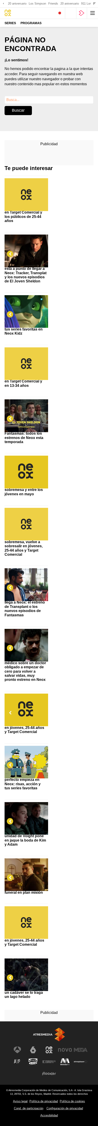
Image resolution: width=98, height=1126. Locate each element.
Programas (31, 23)
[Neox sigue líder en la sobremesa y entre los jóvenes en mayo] (26, 468)
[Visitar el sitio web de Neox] (49, 1049)
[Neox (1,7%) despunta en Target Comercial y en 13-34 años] (26, 359)
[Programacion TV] (70, 13)
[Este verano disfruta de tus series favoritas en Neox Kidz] (26, 307)
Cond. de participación (28, 1108)
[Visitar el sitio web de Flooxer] (49, 1073)
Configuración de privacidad (64, 1108)
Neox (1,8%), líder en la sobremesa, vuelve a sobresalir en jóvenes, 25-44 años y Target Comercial (24, 546)
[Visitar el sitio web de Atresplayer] (81, 1061)
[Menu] (92, 13)
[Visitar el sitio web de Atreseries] (17, 1061)
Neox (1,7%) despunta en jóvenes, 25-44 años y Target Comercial (24, 727)
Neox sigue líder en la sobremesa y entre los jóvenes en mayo (24, 490)
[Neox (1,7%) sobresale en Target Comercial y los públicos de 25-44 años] (26, 190)
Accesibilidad (49, 1115)
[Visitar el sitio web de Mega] (81, 1049)
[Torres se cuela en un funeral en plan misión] (26, 870)
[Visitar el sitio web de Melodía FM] (65, 1061)
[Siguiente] (94, 4)
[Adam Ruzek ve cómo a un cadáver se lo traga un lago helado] (26, 970)
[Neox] (24, 13)
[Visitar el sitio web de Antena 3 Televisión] (17, 1049)
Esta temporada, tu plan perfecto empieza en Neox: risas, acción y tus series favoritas (25, 782)
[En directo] (59, 13)
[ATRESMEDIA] (49, 1034)
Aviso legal (20, 1101)
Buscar (18, 110)
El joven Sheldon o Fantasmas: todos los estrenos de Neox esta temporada (24, 435)
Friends (53, 3)
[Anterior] (3, 4)
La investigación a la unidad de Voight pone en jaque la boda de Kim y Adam (25, 838)
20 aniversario (17, 3)
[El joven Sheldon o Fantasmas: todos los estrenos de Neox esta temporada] (26, 411)
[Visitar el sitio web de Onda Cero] (33, 1061)
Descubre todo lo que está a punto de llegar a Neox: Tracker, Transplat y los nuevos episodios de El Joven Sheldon (25, 273)
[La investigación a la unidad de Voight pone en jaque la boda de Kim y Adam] (26, 814)
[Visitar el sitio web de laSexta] (33, 1049)
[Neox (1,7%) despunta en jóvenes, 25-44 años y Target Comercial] (26, 706)
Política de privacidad (43, 1101)
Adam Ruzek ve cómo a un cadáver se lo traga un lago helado (25, 992)
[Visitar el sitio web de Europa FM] (49, 1061)
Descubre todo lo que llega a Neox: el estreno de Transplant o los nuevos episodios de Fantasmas (25, 606)
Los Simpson (37, 3)
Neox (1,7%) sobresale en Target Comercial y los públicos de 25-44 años (24, 214)
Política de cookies (72, 1101)
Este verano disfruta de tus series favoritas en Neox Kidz (25, 329)
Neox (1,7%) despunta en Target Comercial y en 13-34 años (23, 381)
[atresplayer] (81, 13)
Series (10, 23)
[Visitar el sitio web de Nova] (65, 1049)
